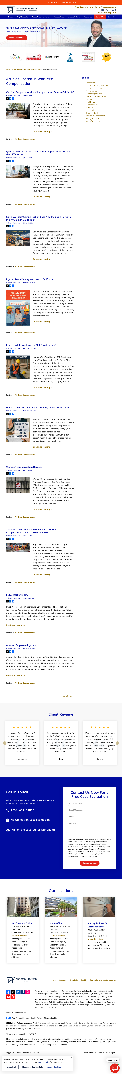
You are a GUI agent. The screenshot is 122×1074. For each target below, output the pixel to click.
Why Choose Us (22, 17)
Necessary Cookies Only (32, 1067)
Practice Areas (59, 17)
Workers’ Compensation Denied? (24, 466)
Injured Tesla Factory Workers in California (29, 279)
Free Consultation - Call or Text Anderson (95, 7)
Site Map (84, 980)
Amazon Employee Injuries (21, 645)
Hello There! (113, 1060)
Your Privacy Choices (20, 1018)
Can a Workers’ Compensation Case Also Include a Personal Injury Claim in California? (38, 218)
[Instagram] (27, 992)
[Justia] (22, 992)
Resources (88, 17)
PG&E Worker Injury (17, 594)
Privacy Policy (74, 980)
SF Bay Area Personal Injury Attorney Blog (26, 69)
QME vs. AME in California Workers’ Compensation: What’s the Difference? (38, 153)
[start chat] (115, 1068)
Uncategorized (91, 113)
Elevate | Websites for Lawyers (100, 1052)
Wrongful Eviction (92, 121)
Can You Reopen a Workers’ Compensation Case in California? (40, 92)
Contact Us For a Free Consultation (103, 980)
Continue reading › (42, 131)
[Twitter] (13, 992)
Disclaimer (62, 980)
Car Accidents (91, 91)
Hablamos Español (107, 12)
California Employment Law (96, 85)
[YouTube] (8, 996)
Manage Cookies (50, 1018)
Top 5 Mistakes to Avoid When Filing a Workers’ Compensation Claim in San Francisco (32, 531)
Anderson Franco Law (30, 1052)
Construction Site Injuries (95, 96)
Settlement (90, 107)
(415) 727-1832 (108, 9)
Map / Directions (19, 935)
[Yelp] (13, 996)
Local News (90, 102)
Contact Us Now (90, 863)
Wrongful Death (92, 118)
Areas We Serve (74, 17)
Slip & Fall (89, 110)
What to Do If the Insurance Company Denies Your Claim (37, 407)
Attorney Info (90, 83)
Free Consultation (16, 38)
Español (111, 17)
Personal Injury (91, 105)
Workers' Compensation (25, 139)
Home (10, 17)
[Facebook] (8, 992)
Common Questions (93, 94)
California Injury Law (93, 88)
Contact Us (100, 17)
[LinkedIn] (18, 992)
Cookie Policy (36, 1018)
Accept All (11, 1067)
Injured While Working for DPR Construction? (31, 345)
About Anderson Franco (41, 17)
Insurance (89, 99)
